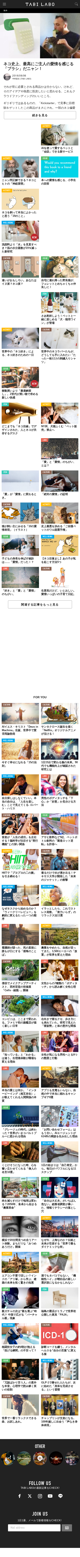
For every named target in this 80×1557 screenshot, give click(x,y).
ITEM (45, 294)
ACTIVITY (46, 126)
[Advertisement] (40, 654)
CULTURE (6, 258)
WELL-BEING (8, 223)
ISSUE (45, 158)
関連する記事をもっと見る (40, 604)
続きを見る (40, 115)
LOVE (45, 440)
